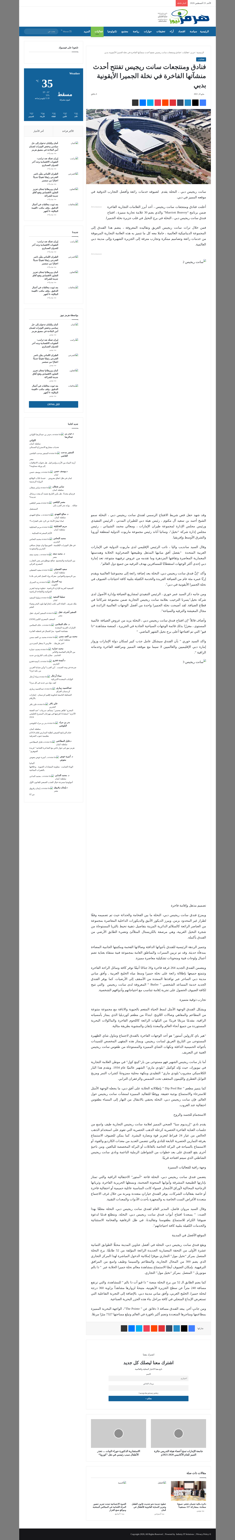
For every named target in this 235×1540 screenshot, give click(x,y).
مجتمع (124, 31)
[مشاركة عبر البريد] (135, 102)
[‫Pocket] (158, 102)
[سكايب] (150, 102)
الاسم (148, 1374)
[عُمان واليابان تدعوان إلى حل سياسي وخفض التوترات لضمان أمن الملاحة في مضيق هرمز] (69, 147)
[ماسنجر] (143, 102)
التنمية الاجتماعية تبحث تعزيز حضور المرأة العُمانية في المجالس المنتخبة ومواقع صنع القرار (109, 1507)
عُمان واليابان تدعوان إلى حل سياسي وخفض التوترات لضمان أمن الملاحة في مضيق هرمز (43, 146)
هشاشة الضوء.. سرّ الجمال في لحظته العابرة (48, 631)
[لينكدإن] (188, 102)
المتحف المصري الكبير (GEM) (42, 619)
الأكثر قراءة (68, 131)
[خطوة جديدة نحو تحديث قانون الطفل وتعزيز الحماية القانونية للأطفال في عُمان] (148, 1491)
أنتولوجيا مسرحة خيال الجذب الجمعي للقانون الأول (51, 782)
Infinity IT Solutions (185, 1534)
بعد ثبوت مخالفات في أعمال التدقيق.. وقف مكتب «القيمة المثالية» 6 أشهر (44, 207)
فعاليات (99, 31)
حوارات (148, 31)
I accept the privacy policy (148, 1393)
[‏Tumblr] (180, 102)
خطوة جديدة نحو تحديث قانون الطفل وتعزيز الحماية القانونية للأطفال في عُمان (149, 1507)
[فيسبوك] (203, 102)
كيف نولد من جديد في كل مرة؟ (42, 683)
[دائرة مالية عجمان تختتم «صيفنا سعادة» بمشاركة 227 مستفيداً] (188, 1491)
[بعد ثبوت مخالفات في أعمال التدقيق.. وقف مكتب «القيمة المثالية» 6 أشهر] (69, 209)
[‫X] (195, 102)
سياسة (193, 31)
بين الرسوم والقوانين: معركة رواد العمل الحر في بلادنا (52, 576)
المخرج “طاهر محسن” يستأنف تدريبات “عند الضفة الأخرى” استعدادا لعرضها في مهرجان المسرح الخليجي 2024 (52, 713)
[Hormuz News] (183, 17)
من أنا (32, 794)
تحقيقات (160, 31)
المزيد (87, 31)
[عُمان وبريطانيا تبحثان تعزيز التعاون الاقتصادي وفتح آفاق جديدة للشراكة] (69, 193)
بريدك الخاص (148, 1384)
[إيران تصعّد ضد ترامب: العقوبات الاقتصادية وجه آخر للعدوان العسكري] (69, 163)
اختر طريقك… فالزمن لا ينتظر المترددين (46, 643)
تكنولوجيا (112, 31)
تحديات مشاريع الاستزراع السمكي (44, 447)
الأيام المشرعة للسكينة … (40, 533)
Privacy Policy (202, 1534)
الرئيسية (204, 31)
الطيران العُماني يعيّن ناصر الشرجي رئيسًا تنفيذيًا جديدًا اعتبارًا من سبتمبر (45, 177)
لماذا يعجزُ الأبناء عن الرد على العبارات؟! (46, 521)
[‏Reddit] (165, 102)
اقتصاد (181, 31)
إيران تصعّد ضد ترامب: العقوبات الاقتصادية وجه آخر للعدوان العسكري (45, 161)
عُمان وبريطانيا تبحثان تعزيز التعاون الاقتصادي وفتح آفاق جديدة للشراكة (45, 192)
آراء (172, 31)
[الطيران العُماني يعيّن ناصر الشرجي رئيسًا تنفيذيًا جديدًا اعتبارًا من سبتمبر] (69, 178)
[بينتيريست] (173, 102)
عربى (192, 52)
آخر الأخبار (38, 131)
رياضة (136, 31)
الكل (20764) (53, 404)
